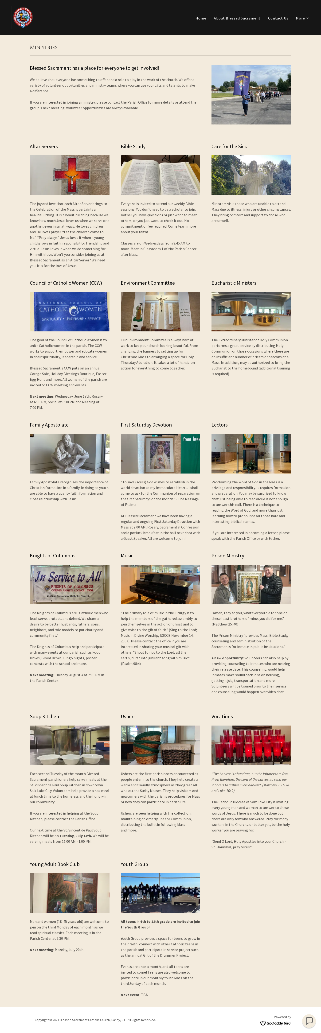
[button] (303, 18)
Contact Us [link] (278, 18)
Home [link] (201, 18)
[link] (23, 17)
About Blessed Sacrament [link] (237, 18)
